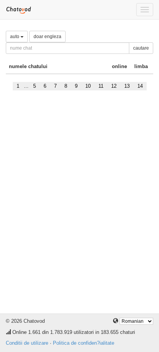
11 (100, 86)
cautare (141, 48)
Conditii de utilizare (27, 343)
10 (88, 86)
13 (127, 86)
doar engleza (47, 36)
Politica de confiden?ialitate (83, 343)
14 (140, 86)
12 (114, 86)
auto (15, 36)
